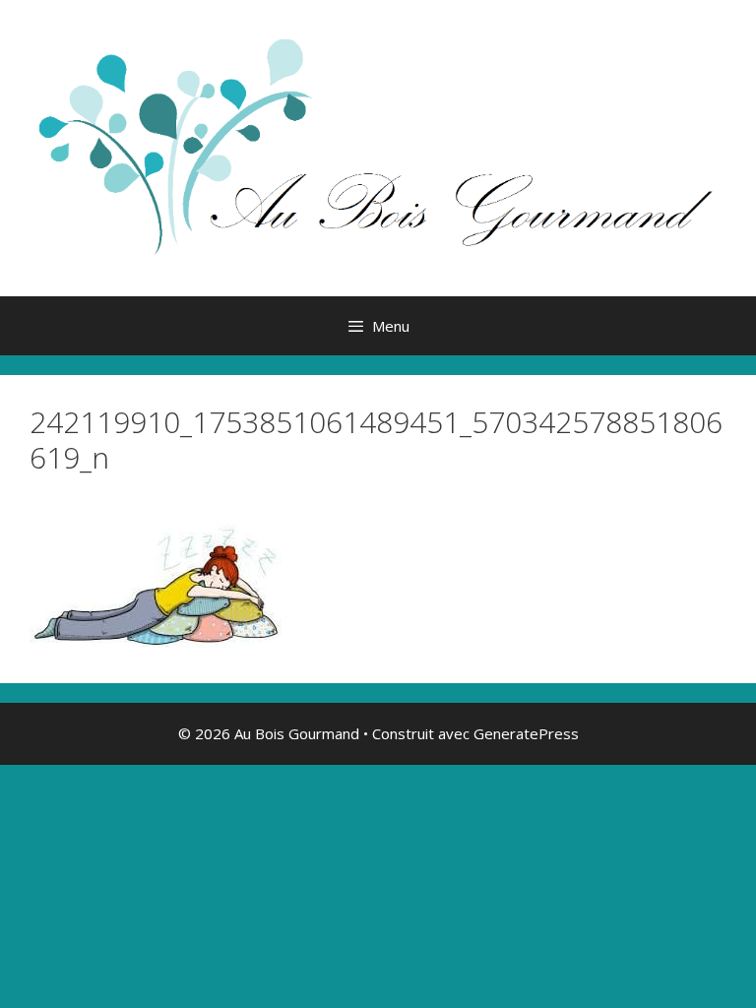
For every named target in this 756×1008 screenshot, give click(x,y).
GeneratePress (526, 733)
